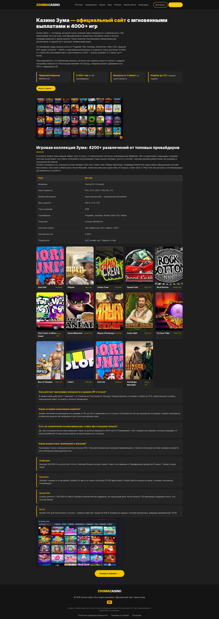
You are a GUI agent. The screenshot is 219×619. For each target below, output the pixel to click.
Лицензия (136, 615)
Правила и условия (120, 615)
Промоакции (143, 5)
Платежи (117, 5)
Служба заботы (130, 5)
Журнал (102, 5)
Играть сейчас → (45, 88)
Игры (110, 5)
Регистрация (175, 5)
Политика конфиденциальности (93, 615)
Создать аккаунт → (109, 573)
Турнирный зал (91, 5)
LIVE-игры (79, 5)
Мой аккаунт (161, 5)
